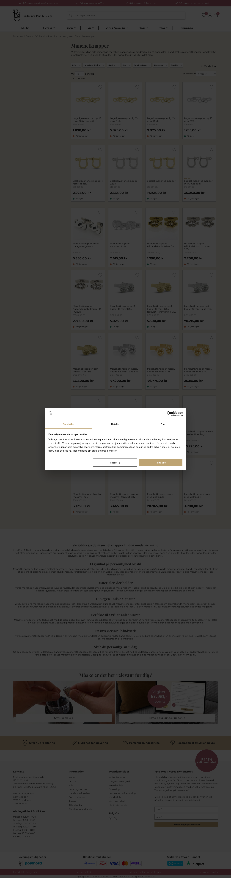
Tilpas (113, 462)
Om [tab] (163, 424)
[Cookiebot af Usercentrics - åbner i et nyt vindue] (169, 413)
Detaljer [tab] (115, 424)
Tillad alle (160, 462)
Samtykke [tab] (68, 424)
